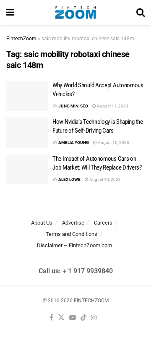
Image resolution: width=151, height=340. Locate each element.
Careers (103, 223)
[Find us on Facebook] (51, 318)
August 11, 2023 (112, 106)
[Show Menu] (10, 12)
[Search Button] (140, 12)
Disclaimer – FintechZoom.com (74, 245)
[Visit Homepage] (75, 12)
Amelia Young (73, 142)
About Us (41, 223)
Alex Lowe (69, 179)
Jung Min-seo (73, 106)
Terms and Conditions (71, 234)
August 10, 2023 (113, 142)
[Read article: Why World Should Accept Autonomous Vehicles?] (27, 96)
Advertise (73, 223)
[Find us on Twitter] (61, 318)
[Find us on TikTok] (83, 318)
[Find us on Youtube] (72, 318)
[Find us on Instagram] (94, 318)
